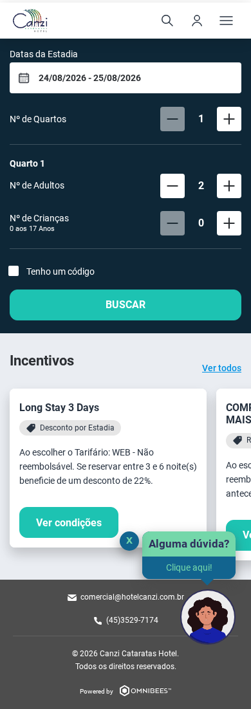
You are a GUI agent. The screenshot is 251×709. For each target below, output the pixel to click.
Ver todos (221, 368)
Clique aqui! (189, 567)
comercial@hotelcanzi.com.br (132, 597)
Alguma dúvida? (189, 543)
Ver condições (69, 523)
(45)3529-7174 (132, 620)
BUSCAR (125, 305)
